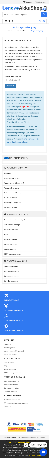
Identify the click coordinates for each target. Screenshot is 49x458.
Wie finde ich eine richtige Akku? (16, 220)
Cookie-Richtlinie (10, 198)
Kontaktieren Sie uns (12, 178)
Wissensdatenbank (11, 188)
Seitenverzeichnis (10, 207)
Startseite (9, 31)
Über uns (7, 173)
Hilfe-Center (42, 2)
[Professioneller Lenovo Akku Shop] (24, 10)
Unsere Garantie (10, 239)
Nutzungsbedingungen (12, 203)
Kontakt (29, 2)
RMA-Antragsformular (12, 254)
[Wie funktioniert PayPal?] (34, 429)
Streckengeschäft (11, 281)
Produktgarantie (10, 244)
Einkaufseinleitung (11, 230)
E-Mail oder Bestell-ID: (14, 76)
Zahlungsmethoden (11, 276)
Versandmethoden (11, 266)
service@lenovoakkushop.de (17, 403)
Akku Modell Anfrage (12, 225)
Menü (10, 21)
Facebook (7, 406)
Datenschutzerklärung (12, 193)
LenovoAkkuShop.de (28, 438)
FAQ (6, 234)
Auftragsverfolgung (11, 271)
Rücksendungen (10, 249)
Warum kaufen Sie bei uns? (14, 183)
